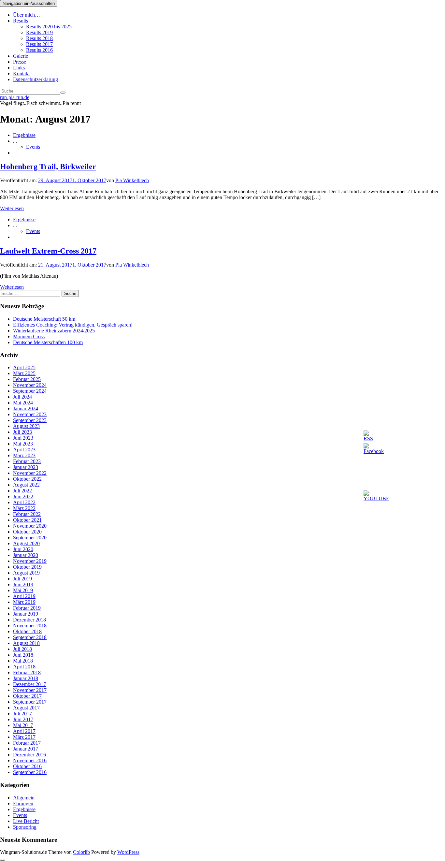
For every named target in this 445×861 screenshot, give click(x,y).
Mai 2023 (23, 443)
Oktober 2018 (27, 631)
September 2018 (30, 637)
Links (19, 67)
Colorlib (81, 852)
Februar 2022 (27, 514)
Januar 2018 (25, 678)
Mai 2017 (23, 725)
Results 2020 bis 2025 (49, 26)
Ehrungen (23, 803)
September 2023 (30, 420)
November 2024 (30, 385)
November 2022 (30, 473)
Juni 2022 (23, 496)
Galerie (20, 56)
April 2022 (24, 502)
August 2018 (26, 643)
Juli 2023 (22, 432)
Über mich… (26, 15)
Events (33, 147)
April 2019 (24, 596)
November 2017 (30, 690)
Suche (70, 293)
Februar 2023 (27, 461)
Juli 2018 (22, 649)
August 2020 (26, 543)
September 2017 (30, 702)
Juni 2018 (23, 655)
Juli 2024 (22, 397)
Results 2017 (39, 44)
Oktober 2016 (27, 766)
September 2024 (30, 391)
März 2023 (24, 455)
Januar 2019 (25, 614)
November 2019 (30, 561)
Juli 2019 (22, 578)
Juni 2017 (23, 719)
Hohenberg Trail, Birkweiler (48, 166)
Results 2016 (39, 50)
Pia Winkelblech (132, 180)
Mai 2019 (23, 590)
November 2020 (30, 526)
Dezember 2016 (29, 754)
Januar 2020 (25, 555)
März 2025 (24, 373)
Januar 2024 (25, 408)
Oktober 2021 (27, 520)
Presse (19, 62)
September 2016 (30, 772)
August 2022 (26, 485)
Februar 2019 (27, 608)
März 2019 (24, 602)
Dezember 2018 (29, 619)
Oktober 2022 (27, 479)
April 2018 (24, 666)
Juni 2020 (23, 549)
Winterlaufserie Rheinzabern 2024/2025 (54, 330)
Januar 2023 (25, 467)
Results (20, 20)
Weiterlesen (12, 208)
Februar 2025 (27, 379)
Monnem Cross (29, 336)
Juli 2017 (22, 713)
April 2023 (24, 449)
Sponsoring (24, 827)
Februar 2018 (27, 672)
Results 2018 (39, 38)
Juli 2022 (22, 490)
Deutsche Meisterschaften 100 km (48, 342)
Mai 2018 (23, 661)
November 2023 (30, 414)
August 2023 (26, 426)
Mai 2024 (23, 402)
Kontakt (21, 73)
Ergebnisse (24, 135)
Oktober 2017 (27, 696)
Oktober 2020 (27, 531)
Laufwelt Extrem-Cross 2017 (48, 251)
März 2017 (24, 737)
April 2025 (24, 367)
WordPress (128, 852)
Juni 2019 (23, 584)
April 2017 (24, 731)
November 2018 (30, 625)
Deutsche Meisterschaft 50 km (44, 319)
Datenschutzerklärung (35, 79)
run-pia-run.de (14, 97)
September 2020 (30, 537)
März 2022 (24, 508)
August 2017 (26, 707)
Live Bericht (26, 821)
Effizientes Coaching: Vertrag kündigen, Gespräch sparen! (73, 325)
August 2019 (26, 573)
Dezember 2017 (29, 684)
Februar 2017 (27, 743)
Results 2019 (39, 32)
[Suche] (62, 93)
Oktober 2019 (27, 567)
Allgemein (24, 797)
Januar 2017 (25, 749)
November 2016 (30, 760)
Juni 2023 (23, 438)
